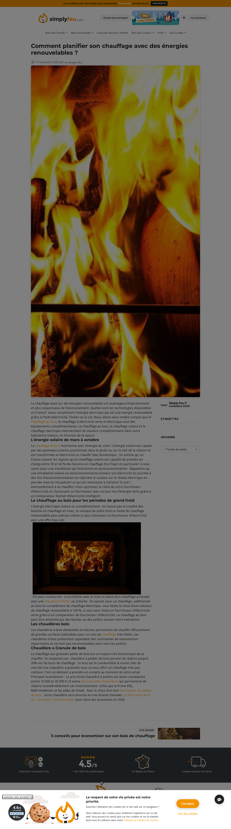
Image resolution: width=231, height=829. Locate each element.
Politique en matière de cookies (141, 820)
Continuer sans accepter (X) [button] (18, 797)
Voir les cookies (188, 813)
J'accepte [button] (188, 803)
